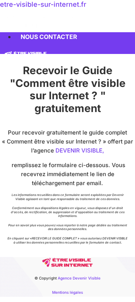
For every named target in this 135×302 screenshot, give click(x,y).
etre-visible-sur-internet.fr (43, 4)
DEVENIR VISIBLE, (80, 150)
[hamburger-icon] (126, 35)
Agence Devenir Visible (79, 278)
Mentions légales (67, 292)
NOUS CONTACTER (49, 36)
